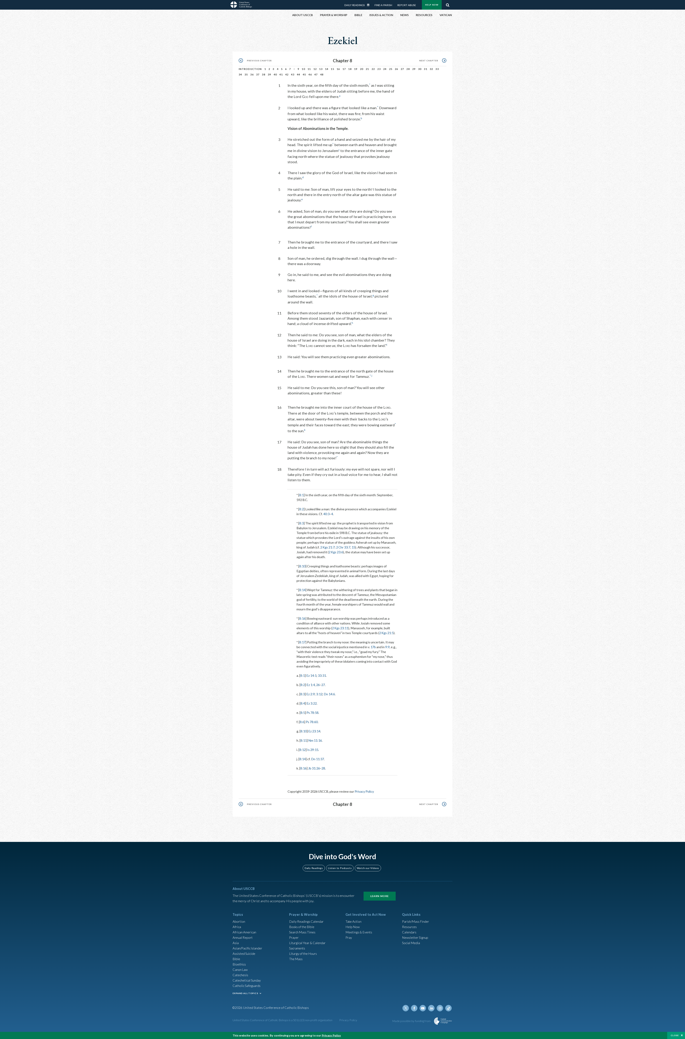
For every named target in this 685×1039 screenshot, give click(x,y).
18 (350, 68)
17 (344, 68)
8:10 (302, 566)
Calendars (409, 932)
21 (367, 68)
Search (447, 4)
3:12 (319, 694)
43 (292, 74)
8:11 (303, 740)
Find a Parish (383, 5)
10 (303, 68)
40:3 (326, 514)
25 (390, 68)
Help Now (431, 4)
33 (437, 68)
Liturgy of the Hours (303, 954)
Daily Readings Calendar (369, 5)
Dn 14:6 (329, 694)
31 (425, 68)
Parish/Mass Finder (415, 921)
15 (332, 68)
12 (315, 68)
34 (240, 74)
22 (373, 68)
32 (431, 68)
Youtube (423, 1008)
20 (361, 68)
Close (675, 1035)
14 (326, 68)
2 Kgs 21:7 (327, 547)
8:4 (302, 703)
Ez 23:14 (314, 731)
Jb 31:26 (314, 768)
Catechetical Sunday (247, 980)
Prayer (294, 937)
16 (338, 68)
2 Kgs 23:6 (336, 552)
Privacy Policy (364, 791)
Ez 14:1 (311, 675)
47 (316, 74)
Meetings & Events (359, 932)
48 (322, 74)
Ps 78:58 (312, 713)
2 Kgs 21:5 (386, 633)
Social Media (411, 943)
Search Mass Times (302, 932)
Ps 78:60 (312, 722)
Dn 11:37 (317, 759)
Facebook (414, 1008)
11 (309, 68)
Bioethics (239, 964)
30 (420, 68)
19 (355, 68)
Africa (237, 927)
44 (298, 74)
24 (385, 68)
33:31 (322, 675)
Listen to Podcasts (340, 868)
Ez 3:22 (311, 703)
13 (321, 68)
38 (263, 74)
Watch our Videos (368, 868)
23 (379, 68)
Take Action (353, 921)
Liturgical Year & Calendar (307, 943)
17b (373, 647)
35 (246, 74)
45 (304, 74)
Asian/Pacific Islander (247, 948)
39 (269, 74)
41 (281, 74)
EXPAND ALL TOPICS (245, 993)
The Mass (296, 959)
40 (275, 74)
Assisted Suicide (244, 954)
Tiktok (448, 1008)
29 (414, 68)
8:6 (302, 722)
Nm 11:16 (315, 740)
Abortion (239, 921)
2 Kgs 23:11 (340, 628)
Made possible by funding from (411, 1021)
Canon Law (240, 970)
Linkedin (431, 1008)
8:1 (301, 495)
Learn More (379, 896)
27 (402, 68)
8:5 (302, 713)
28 (408, 68)
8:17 (302, 642)
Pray (349, 937)
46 (310, 74)
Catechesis (240, 975)
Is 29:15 (312, 750)
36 (252, 74)
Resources (409, 927)
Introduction (250, 68)
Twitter (405, 1008)
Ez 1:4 (310, 685)
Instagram (440, 1008)
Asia (236, 943)
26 (396, 68)
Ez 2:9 (310, 694)
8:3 (301, 523)
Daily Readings (354, 5)
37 (258, 74)
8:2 (301, 509)
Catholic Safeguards (246, 986)
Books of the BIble (301, 927)
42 (287, 74)
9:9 (387, 647)
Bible (236, 959)
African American (244, 932)
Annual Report (243, 937)
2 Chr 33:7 (343, 547)
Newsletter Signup (415, 937)
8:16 (302, 618)
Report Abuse (406, 5)
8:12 (302, 750)
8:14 (302, 590)
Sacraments (297, 948)
